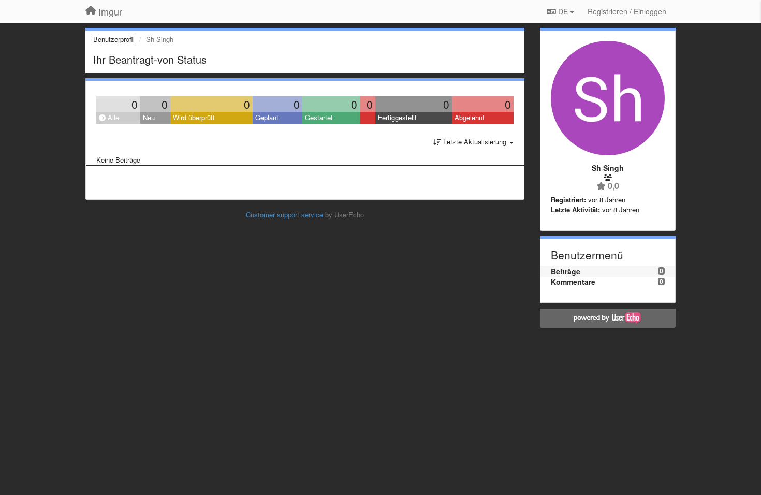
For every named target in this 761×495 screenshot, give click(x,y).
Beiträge (565, 271)
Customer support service (284, 215)
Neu (149, 117)
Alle (112, 117)
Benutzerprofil (114, 39)
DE (563, 11)
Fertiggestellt (397, 117)
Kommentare (573, 281)
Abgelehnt (470, 117)
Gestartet (319, 117)
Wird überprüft (194, 117)
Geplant (267, 117)
